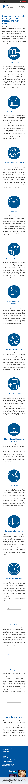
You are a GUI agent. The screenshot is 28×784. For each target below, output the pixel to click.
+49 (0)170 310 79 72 (9, 765)
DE (2, 1)
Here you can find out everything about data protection (12, 781)
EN (6, 1)
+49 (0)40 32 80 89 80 (9, 764)
